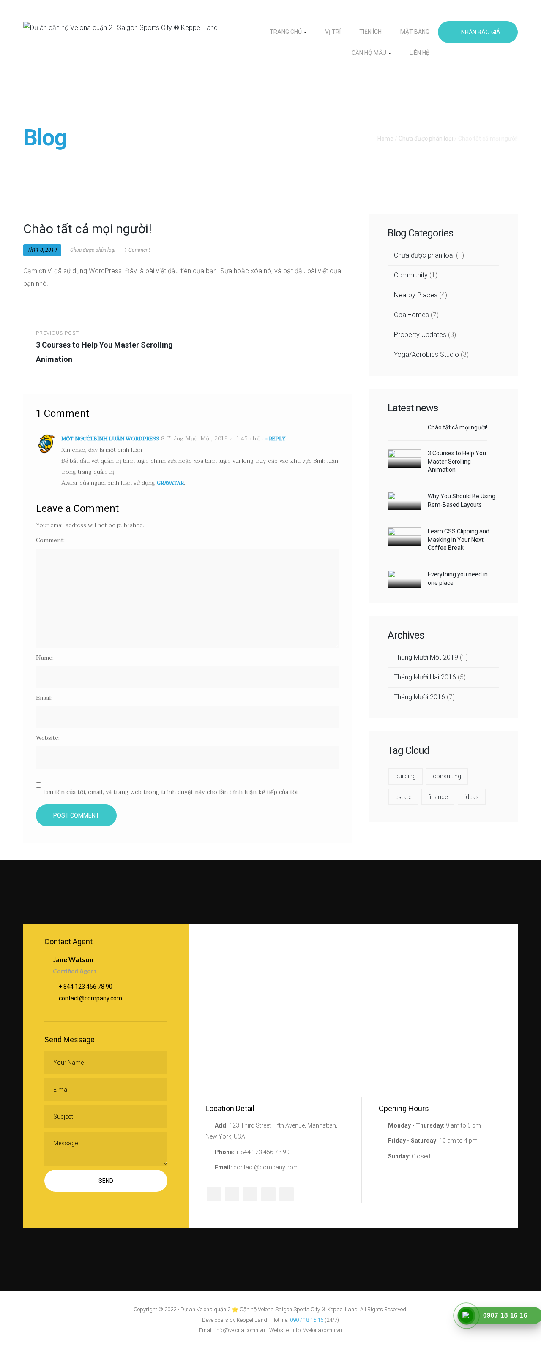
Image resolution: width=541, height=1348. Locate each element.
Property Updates (420, 335)
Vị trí (333, 31)
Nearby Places (415, 295)
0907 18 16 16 (306, 1320)
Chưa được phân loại (426, 138)
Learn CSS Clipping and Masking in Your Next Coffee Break (458, 539)
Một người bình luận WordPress (110, 439)
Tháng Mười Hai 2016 (425, 677)
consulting (447, 776)
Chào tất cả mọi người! (457, 427)
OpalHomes (411, 315)
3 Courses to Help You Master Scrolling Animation (457, 461)
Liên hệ (419, 52)
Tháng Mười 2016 (419, 697)
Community (411, 275)
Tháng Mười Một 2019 (426, 657)
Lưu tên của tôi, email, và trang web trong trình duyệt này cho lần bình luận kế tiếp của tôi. (171, 792)
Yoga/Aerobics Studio (426, 355)
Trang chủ (286, 31)
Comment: (50, 540)
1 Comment (136, 250)
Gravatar (170, 483)
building (405, 776)
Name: (45, 658)
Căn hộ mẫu (370, 52)
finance (438, 797)
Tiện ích (370, 31)
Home (385, 138)
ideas (471, 797)
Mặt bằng (414, 31)
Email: (44, 698)
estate (403, 797)
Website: (48, 738)
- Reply (275, 439)
